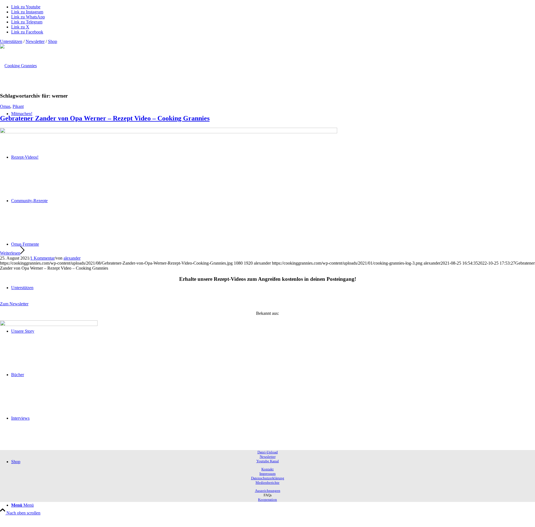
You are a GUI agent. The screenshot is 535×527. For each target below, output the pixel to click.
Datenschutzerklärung (267, 478)
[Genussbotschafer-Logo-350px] (49, 324)
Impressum (267, 474)
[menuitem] (273, 505)
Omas (5, 106)
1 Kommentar (42, 258)
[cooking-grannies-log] (18, 65)
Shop (52, 41)
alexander (72, 258)
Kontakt (267, 469)
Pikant (18, 106)
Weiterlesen (10, 253)
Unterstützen (11, 41)
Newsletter (35, 41)
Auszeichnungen (267, 491)
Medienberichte (267, 482)
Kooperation (267, 499)
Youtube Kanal (267, 461)
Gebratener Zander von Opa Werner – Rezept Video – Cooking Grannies (105, 118)
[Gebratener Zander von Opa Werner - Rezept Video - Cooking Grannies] (168, 131)
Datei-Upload (267, 452)
